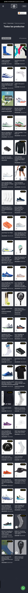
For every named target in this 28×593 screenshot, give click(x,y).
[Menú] (3, 6)
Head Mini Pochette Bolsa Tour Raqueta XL (7, 157)
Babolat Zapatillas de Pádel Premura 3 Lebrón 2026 (20, 109)
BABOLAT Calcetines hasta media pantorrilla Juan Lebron (20, 532)
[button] (24, 6)
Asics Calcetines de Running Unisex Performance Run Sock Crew (7, 558)
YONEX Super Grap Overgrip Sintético (6, 583)
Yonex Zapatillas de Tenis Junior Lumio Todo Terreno (19, 507)
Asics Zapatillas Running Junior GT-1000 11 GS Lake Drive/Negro (19, 208)
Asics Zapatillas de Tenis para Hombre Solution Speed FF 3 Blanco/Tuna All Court (7, 507)
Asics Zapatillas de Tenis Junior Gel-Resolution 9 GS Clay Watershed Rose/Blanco (20, 284)
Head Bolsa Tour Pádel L (7, 233)
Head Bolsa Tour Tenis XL (20, 359)
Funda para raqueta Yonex (6, 408)
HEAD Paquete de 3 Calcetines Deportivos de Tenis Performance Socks (7, 208)
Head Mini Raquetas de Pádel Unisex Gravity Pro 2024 (20, 258)
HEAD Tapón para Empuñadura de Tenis (7, 457)
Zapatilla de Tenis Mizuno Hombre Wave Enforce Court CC (7, 336)
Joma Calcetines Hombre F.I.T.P (19, 457)
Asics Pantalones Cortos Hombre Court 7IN (20, 184)
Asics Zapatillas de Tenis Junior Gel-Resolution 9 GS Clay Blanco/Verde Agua (7, 259)
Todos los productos (20, 23)
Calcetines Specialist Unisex (20, 61)
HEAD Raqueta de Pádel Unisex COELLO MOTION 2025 (20, 310)
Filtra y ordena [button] (7, 38)
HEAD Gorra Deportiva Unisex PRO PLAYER (20, 431)
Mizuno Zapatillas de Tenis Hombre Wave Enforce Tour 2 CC (7, 134)
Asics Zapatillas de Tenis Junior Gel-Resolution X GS (19, 336)
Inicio (4, 23)
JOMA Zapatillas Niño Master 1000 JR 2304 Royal (20, 584)
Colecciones (10, 23)
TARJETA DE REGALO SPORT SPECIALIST (7, 108)
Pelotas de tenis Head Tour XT (7, 309)
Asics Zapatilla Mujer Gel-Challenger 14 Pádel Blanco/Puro (7, 184)
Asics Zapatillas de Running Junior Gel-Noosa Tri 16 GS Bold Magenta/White (7, 432)
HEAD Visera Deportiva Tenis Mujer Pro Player (20, 480)
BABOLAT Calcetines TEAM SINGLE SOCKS (20, 408)
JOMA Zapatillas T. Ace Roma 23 (20, 133)
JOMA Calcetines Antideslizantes (6, 61)
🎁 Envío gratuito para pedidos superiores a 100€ (13, 1)
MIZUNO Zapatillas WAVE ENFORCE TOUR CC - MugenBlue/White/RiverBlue (8, 383)
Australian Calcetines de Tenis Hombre (7, 359)
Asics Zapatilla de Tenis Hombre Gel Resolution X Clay (7, 85)
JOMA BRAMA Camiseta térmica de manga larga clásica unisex (20, 158)
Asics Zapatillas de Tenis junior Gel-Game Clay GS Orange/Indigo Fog (7, 481)
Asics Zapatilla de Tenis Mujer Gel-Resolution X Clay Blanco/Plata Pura (20, 234)
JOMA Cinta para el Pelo (19, 84)
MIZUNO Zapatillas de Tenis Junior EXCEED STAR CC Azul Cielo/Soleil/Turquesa (7, 533)
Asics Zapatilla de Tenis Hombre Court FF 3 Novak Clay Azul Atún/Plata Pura (7, 284)
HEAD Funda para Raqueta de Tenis (19, 557)
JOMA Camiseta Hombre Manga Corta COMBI (20, 383)
